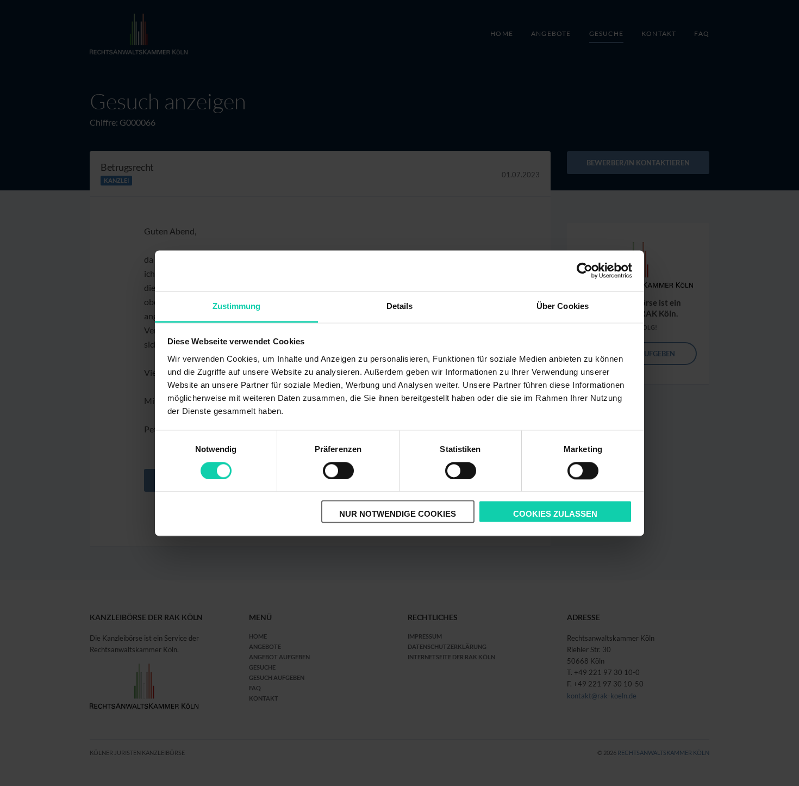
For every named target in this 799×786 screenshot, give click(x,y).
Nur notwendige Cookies (397, 514)
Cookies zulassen (555, 514)
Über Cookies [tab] (562, 306)
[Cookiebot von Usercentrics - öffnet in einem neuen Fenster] (584, 270)
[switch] (338, 470)
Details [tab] (399, 306)
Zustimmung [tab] (237, 306)
